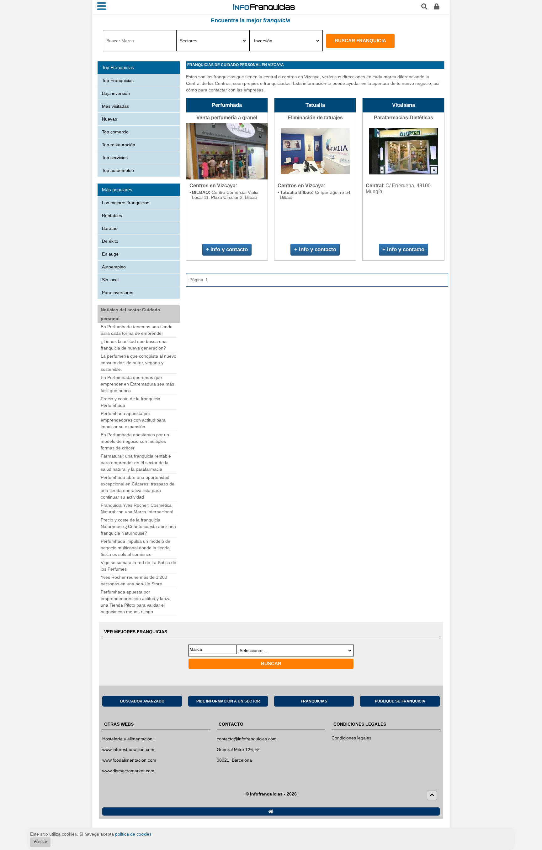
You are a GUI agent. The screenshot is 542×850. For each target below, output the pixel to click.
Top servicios (115, 157)
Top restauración (118, 144)
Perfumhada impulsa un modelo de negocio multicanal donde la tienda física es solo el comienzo (135, 548)
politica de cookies (133, 834)
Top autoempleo (118, 170)
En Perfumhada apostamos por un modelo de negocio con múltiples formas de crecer (135, 441)
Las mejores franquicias (125, 202)
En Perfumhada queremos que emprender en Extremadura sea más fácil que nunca (137, 384)
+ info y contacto (227, 249)
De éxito (110, 241)
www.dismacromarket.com (128, 770)
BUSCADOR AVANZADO (142, 701)
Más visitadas (115, 106)
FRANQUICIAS (314, 701)
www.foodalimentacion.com (129, 760)
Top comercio (115, 131)
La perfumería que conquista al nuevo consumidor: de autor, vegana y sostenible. (138, 363)
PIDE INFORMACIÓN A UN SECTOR (228, 701)
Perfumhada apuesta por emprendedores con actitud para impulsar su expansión (133, 420)
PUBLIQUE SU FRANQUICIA (400, 701)
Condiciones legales (351, 738)
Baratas (109, 228)
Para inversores (117, 292)
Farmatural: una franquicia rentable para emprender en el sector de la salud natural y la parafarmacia (136, 463)
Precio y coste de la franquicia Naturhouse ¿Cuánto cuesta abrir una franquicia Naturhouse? (138, 526)
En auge (110, 254)
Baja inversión (116, 93)
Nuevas (109, 119)
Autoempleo (114, 266)
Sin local (110, 279)
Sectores (188, 40)
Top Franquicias (118, 80)
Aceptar (40, 842)
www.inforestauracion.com (128, 749)
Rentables (112, 215)
